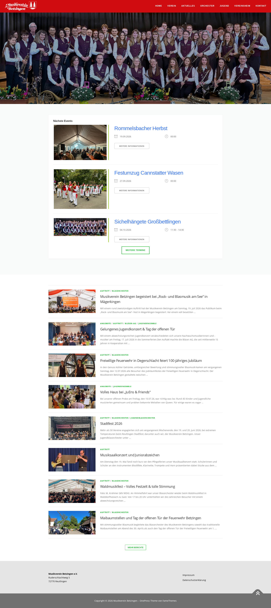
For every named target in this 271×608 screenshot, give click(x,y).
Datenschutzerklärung (194, 580)
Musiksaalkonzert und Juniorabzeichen (129, 455)
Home (158, 6)
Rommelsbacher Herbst (140, 128)
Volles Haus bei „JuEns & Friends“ (125, 392)
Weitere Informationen (131, 146)
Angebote (105, 323)
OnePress (145, 600)
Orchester (207, 6)
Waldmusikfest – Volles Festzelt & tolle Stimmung (138, 486)
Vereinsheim (242, 6)
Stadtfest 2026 (111, 423)
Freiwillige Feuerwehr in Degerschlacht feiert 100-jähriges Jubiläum (151, 360)
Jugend (224, 6)
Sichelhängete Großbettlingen (147, 222)
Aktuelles (188, 6)
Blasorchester (120, 291)
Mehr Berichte (135, 547)
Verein (171, 6)
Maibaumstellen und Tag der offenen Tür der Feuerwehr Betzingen (150, 517)
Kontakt (261, 6)
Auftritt (105, 291)
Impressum (188, 575)
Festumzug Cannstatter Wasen (148, 173)
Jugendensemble (147, 323)
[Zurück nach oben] (257, 593)
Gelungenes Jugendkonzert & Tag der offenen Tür (137, 329)
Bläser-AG (130, 323)
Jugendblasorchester (143, 418)
